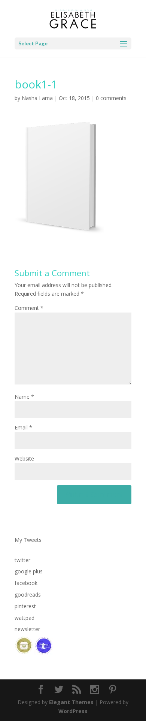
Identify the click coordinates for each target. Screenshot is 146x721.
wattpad (24, 617)
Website (24, 458)
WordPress (73, 711)
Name (24, 396)
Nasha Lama (37, 98)
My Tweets (28, 539)
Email (23, 427)
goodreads (28, 594)
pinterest (25, 606)
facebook (26, 582)
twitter (22, 560)
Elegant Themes (71, 702)
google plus (29, 571)
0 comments (111, 98)
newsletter (27, 629)
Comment (29, 307)
